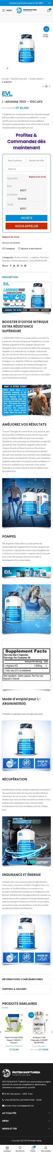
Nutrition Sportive (19, 79)
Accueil (5, 79)
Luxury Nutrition (39, 1046)
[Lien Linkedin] (21, 266)
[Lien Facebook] (10, 266)
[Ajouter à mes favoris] (21, 1015)
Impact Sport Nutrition (14, 1046)
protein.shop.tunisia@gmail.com (19, 1105)
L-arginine (7, 82)
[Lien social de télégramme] (25, 266)
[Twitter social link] (14, 266)
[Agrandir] (7, 68)
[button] (21, 1020)
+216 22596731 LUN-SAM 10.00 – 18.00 (22, 1100)
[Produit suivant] (49, 86)
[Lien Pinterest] (18, 266)
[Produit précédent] (43, 86)
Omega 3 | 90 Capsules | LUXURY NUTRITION (39, 1040)
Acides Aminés (36, 79)
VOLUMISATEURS (38, 260)
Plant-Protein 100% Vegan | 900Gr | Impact (14, 1040)
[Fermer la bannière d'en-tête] (49, 3)
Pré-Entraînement (19, 260)
